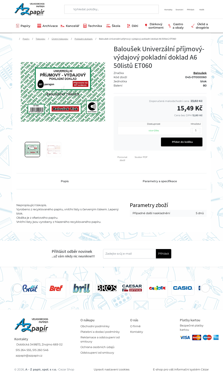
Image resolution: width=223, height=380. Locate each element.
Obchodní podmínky (95, 326)
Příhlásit (163, 253)
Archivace (50, 26)
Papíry (25, 26)
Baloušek (200, 73)
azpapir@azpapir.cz (29, 355)
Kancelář (72, 26)
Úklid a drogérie (202, 25)
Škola (116, 26)
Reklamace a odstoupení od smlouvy (100, 339)
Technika (95, 26)
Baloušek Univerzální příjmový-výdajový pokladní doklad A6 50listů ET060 (137, 39)
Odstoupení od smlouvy (97, 352)
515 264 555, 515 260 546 (32, 350)
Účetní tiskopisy (60, 39)
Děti (135, 26)
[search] (67, 9)
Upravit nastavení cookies (111, 369)
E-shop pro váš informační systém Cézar (181, 369)
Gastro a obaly (178, 25)
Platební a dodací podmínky (100, 331)
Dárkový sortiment (156, 25)
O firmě (135, 326)
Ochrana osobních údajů (97, 347)
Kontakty (136, 331)
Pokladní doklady (84, 39)
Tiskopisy (40, 39)
